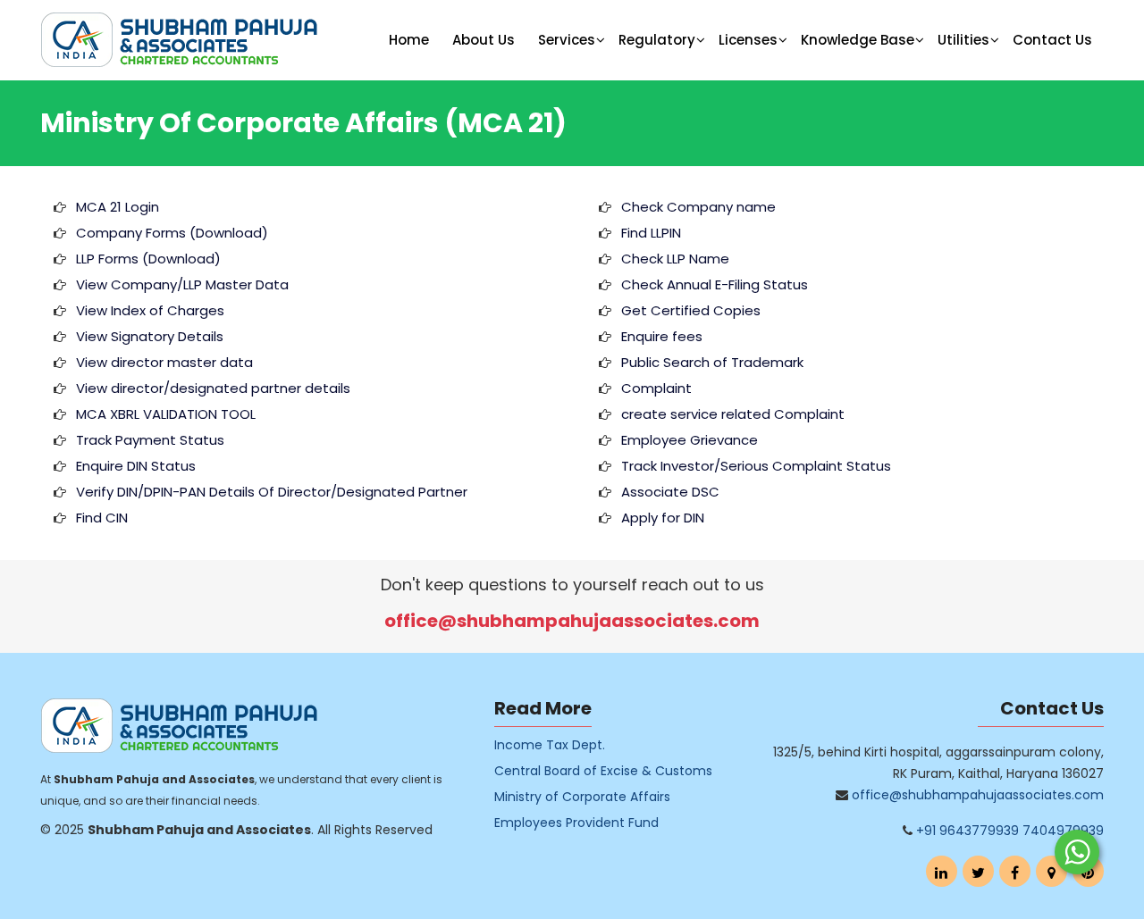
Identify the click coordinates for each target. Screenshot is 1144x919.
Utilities (963, 39)
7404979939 (1063, 831)
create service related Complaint (733, 414)
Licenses (748, 39)
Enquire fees (661, 336)
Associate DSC (670, 491)
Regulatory (656, 39)
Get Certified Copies (691, 310)
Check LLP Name (675, 258)
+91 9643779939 (967, 831)
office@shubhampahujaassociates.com (572, 620)
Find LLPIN (651, 232)
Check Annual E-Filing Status (714, 284)
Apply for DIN (662, 517)
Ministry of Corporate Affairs (582, 797)
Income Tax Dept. (549, 745)
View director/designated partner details (213, 388)
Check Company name (698, 206)
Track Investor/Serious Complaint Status (756, 465)
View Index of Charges (150, 310)
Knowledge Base (857, 39)
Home (409, 39)
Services (566, 39)
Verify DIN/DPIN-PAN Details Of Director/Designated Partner (271, 491)
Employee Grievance (689, 439)
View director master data (164, 362)
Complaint (656, 388)
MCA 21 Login (117, 206)
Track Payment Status (150, 439)
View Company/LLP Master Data (182, 284)
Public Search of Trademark (712, 362)
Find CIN (102, 517)
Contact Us (1052, 39)
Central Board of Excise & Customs (603, 771)
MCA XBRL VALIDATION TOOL (166, 414)
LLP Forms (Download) (148, 258)
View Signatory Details (149, 336)
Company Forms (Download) (172, 232)
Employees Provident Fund (576, 822)
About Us (483, 39)
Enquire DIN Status (136, 465)
